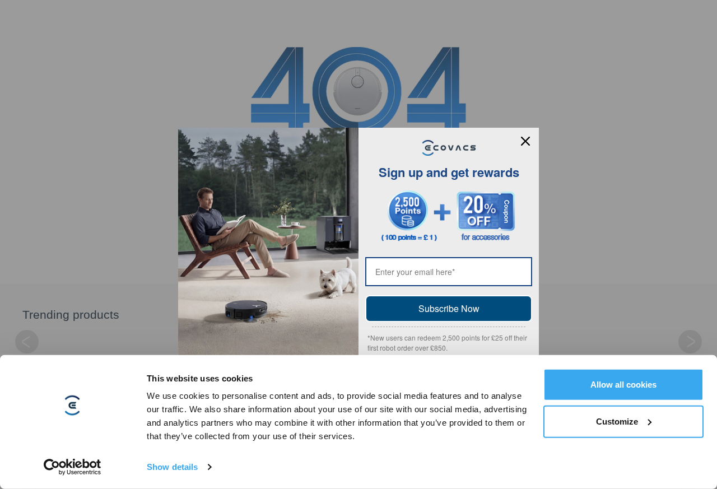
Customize (617, 421)
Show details (172, 467)
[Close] (525, 141)
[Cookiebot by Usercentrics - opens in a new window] (73, 467)
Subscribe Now (448, 308)
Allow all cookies (623, 384)
